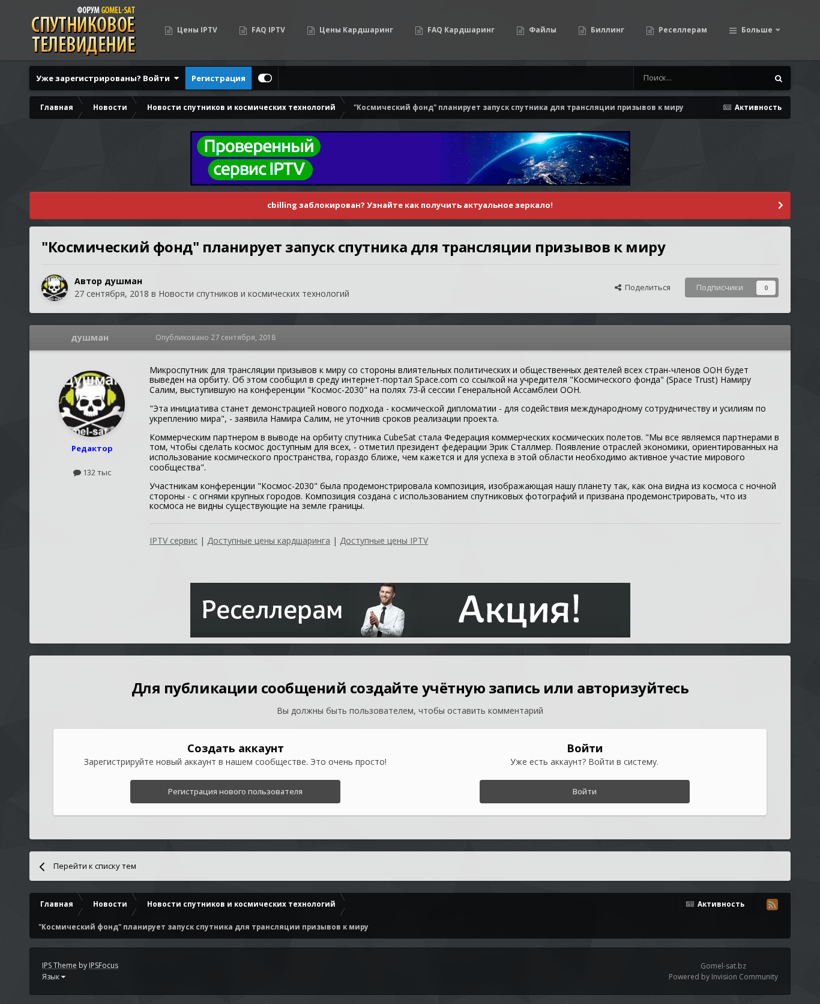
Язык (51, 977)
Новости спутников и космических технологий (253, 293)
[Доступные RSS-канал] (772, 904)
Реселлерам (682, 30)
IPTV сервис (173, 540)
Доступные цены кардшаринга (268, 540)
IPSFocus (103, 965)
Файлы (541, 30)
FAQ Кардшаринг (460, 30)
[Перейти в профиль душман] (54, 288)
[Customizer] (265, 78)
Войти (585, 791)
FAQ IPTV (267, 30)
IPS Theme (59, 965)
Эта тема (735, 78)
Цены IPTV (196, 30)
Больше (757, 30)
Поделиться (646, 287)
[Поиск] (778, 78)
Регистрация (218, 78)
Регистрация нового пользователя (235, 791)
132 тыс (96, 472)
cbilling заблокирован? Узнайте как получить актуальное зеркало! (410, 204)
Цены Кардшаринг (355, 30)
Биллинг (606, 30)
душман (123, 281)
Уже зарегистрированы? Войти (104, 78)
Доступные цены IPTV (384, 540)
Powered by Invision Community (723, 977)
